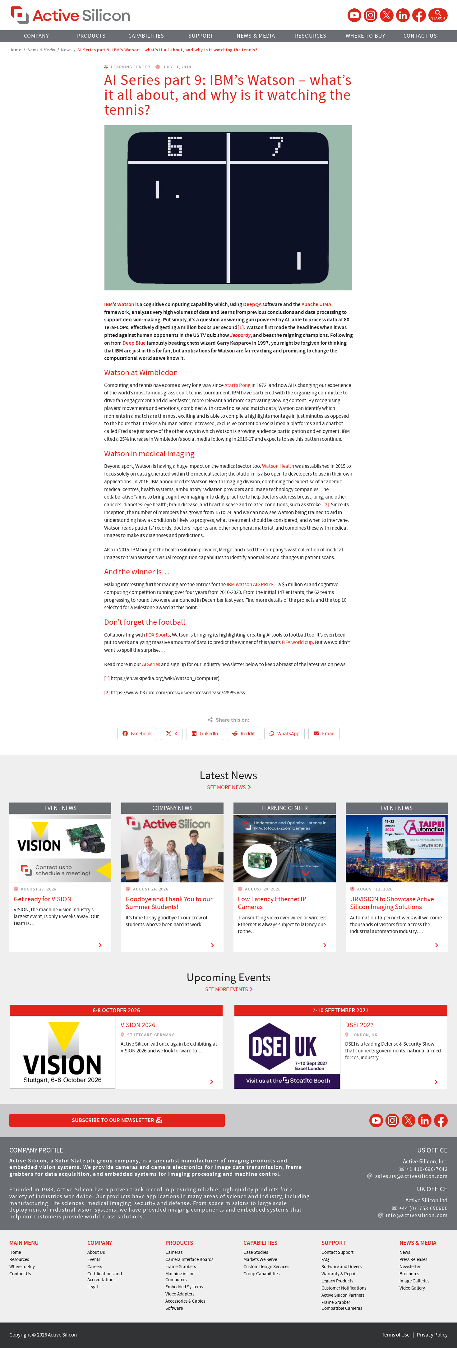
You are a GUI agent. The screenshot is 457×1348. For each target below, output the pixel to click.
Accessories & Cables (185, 1301)
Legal (92, 1287)
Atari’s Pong (237, 385)
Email (328, 733)
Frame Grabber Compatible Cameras (341, 1305)
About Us (96, 1252)
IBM (108, 304)
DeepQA (252, 304)
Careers (94, 1266)
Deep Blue (134, 342)
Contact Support (337, 1252)
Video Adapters (179, 1294)
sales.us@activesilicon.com (411, 1176)
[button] (438, 15)
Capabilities (146, 35)
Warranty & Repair (339, 1274)
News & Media (256, 35)
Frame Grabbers (180, 1266)
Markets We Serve (260, 1259)
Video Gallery (412, 1288)
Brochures (409, 1274)
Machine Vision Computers (180, 1276)
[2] (326, 504)
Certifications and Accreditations (104, 1276)
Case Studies (255, 1252)
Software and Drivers (341, 1266)
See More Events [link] (226, 989)
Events (93, 1259)
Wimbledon (158, 372)
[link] (116, 1047)
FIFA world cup (297, 642)
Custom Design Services (266, 1266)
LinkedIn (208, 733)
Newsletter (409, 1266)
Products (91, 35)
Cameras (173, 1252)
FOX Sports (158, 635)
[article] (116, 1047)
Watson (125, 304)
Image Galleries (414, 1281)
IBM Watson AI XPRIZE (250, 584)
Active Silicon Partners (342, 1295)
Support (201, 35)
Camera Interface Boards (189, 1259)
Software (174, 1308)
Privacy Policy (432, 1335)
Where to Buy (365, 35)
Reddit (247, 733)
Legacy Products (337, 1281)
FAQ (325, 1259)
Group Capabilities (261, 1274)
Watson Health (278, 466)
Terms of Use (395, 1335)
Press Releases (413, 1259)
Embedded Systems (184, 1287)
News (66, 49)
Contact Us (420, 35)
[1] (241, 327)
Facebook (141, 733)
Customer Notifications (343, 1288)
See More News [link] (226, 787)
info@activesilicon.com (417, 1215)
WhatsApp (287, 733)
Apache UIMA (316, 304)
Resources (310, 35)
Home (15, 49)
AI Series (151, 664)
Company (36, 35)
